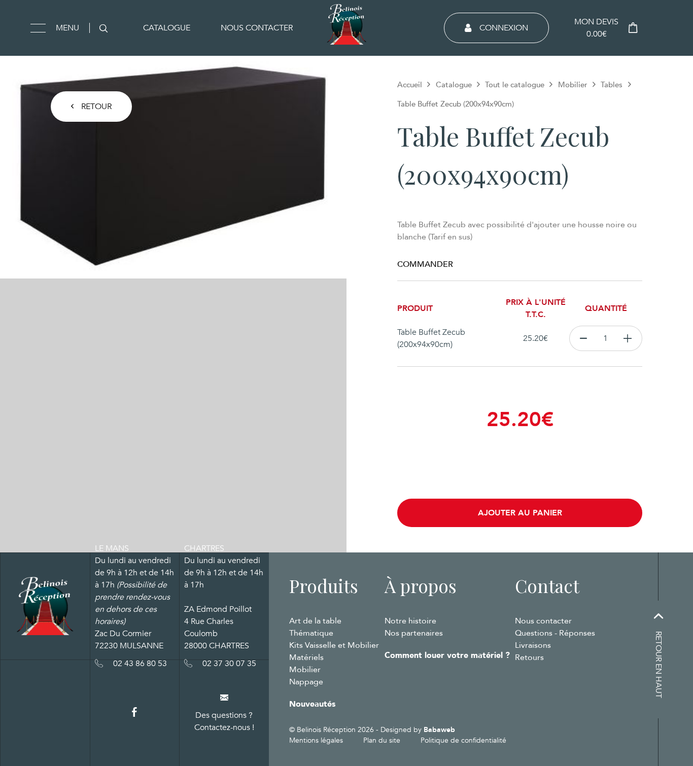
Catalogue (166, 27)
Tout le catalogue (514, 85)
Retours (529, 657)
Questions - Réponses (555, 633)
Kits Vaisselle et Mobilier (334, 645)
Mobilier (572, 85)
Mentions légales (316, 740)
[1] (627, 338)
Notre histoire (410, 620)
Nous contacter (257, 27)
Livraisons (533, 645)
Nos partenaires (414, 633)
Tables (611, 85)
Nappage (306, 681)
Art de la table (315, 620)
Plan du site (381, 740)
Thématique (311, 633)
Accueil (409, 85)
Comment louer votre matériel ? (447, 655)
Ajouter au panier (520, 512)
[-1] (583, 338)
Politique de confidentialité (463, 740)
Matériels (306, 657)
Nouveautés (312, 704)
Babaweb (439, 730)
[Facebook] (134, 712)
